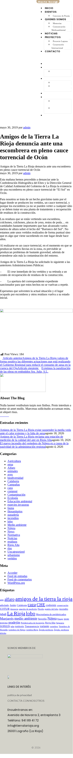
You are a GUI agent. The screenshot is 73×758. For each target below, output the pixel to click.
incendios (13, 518)
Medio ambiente (17, 524)
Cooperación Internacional (58, 46)
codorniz (51, 605)
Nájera (11, 528)
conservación (62, 605)
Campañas (13, 484)
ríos (9, 548)
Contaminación (16, 494)
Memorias (57, 23)
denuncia (14, 609)
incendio (63, 609)
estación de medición (28, 609)
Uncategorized (16, 551)
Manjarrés (7, 618)
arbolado (4, 605)
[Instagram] (3, 415)
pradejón (14, 622)
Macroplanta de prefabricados (51, 614)
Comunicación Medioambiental (59, 28)
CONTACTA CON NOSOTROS (25, 700)
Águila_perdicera (61, 630)
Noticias (51, 33)
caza (10, 487)
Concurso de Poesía (61, 16)
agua (10, 464)
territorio (19, 626)
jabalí (3, 614)
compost (12, 491)
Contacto (52, 51)
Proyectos (53, 37)
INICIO (49, 8)
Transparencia (32, 626)
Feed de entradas (17, 576)
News (10, 531)
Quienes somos (55, 19)
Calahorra (13, 481)
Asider (13, 605)
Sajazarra (60, 623)
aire (2, 599)
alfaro (9, 599)
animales (12, 471)
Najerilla (42, 618)
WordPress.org (16, 582)
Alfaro (11, 467)
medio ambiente (25, 618)
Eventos (51, 12)
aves (10, 474)
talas (12, 626)
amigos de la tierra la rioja (43, 599)
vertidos (12, 558)
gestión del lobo (51, 609)
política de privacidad (19, 695)
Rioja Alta (13, 545)
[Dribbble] (5, 415)
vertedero (54, 626)
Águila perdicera (46, 630)
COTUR (5, 608)
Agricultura (14, 461)
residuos (12, 541)
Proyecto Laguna (60, 41)
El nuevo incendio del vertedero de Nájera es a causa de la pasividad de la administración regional (34, 445)
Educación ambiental (19, 501)
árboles (3, 633)
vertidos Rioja (32, 630)
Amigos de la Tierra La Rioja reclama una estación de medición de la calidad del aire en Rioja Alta (31, 438)
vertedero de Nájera (16, 630)
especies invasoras (18, 504)
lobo (10, 521)
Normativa (13, 534)
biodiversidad (15, 477)
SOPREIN (5, 626)
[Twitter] (8, 415)
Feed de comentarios (19, 579)
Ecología (12, 498)
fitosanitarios (14, 511)
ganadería (13, 514)
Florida (41, 609)
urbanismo (13, 555)
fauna (10, 508)
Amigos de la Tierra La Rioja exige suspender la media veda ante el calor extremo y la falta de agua (35, 431)
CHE (41, 604)
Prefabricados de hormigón (32, 623)
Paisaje (60, 619)
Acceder (12, 572)
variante (44, 626)
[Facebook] (1, 415)
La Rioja (16, 613)
